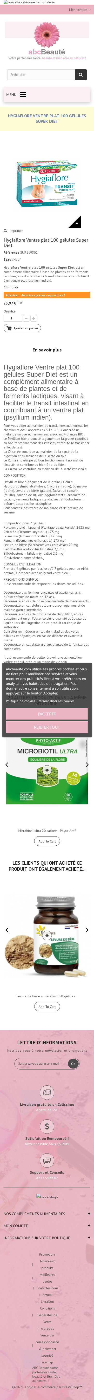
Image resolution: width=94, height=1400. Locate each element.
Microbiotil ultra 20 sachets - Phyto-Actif (47, 831)
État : (8, 259)
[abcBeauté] (47, 41)
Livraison (47, 1301)
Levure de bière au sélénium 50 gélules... (47, 996)
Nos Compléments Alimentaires (34, 1213)
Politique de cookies (20, 701)
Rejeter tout (47, 727)
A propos (47, 1328)
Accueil (47, 1295)
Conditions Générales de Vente (47, 1315)
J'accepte (47, 714)
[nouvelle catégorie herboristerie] (47, 2)
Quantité (10, 311)
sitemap (47, 1362)
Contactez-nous (47, 1288)
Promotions (47, 1254)
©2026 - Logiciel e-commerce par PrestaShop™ (47, 1387)
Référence (11, 252)
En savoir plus (47, 350)
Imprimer (16, 230)
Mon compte (16, 1225)
